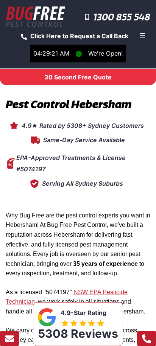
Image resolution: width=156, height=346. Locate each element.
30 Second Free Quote (78, 77)
